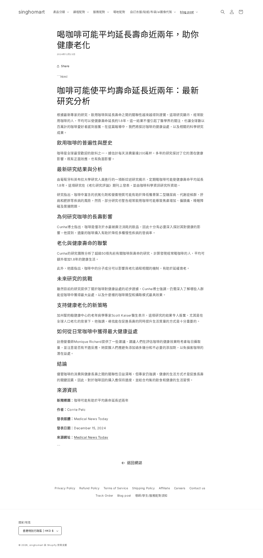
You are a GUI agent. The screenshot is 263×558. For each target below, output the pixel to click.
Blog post (124, 495)
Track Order (104, 495)
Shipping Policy (143, 488)
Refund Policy (89, 488)
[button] (61, 12)
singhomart (36, 545)
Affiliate (164, 488)
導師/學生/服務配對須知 (151, 495)
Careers (179, 488)
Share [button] (65, 66)
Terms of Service (116, 488)
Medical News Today (91, 437)
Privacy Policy (65, 488)
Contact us (197, 488)
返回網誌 (134, 463)
